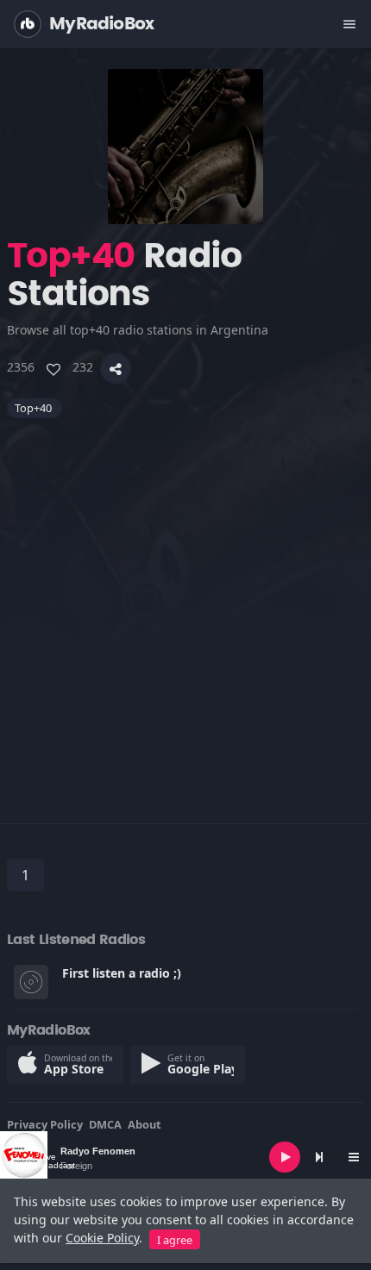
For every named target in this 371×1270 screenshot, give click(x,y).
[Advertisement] (185, 603)
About (144, 1124)
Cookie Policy (102, 1237)
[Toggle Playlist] (353, 1157)
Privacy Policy (45, 1124)
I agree (174, 1240)
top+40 (34, 408)
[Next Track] (319, 1157)
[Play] (284, 1157)
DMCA (105, 1124)
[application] (185, 1157)
